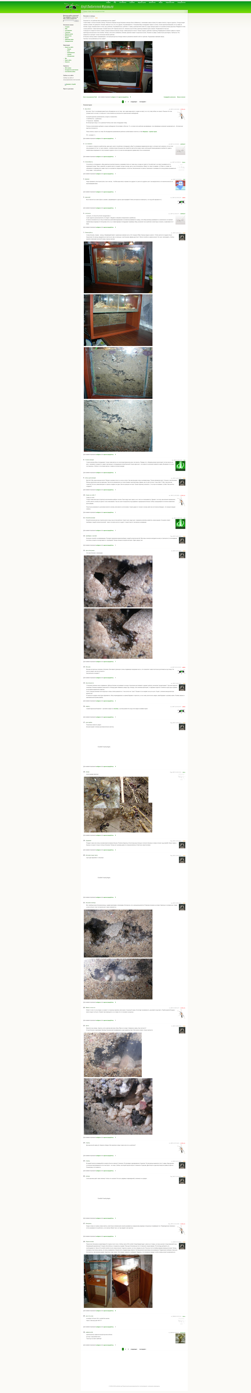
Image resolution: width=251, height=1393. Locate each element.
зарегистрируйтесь (123, 97)
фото (87, 1025)
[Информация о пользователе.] (181, 119)
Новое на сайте (69, 47)
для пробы (89, 722)
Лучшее (69, 54)
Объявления (70, 56)
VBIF (184, 179)
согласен (88, 213)
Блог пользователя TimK (98, 11)
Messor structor (181, 97)
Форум (160, 2)
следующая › (134, 101)
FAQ (115, 2)
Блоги (89, 11)
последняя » (142, 101)
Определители (182, 2)
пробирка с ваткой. (91, 536)
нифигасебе (89, 1332)
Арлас (183, 162)
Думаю (87, 179)
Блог (68, 50)
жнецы (88, 1176)
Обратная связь (170, 2)
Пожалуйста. (89, 232)
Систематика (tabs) (70, 71)
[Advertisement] (134, 1366)
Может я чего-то (90, 1007)
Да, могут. (88, 109)
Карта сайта (68, 60)
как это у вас (89, 1316)
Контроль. (89, 1223)
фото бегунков (90, 550)
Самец (88, 1143)
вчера (87, 772)
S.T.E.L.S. (183, 109)
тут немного (88, 143)
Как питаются (90, 683)
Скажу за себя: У (91, 495)
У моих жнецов (89, 459)
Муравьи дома (142, 2)
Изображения (71, 52)
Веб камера (68, 68)
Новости (67, 62)
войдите (113, 97)
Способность (89, 162)
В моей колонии (90, 517)
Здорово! (88, 840)
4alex (184, 772)
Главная (85, 11)
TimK (96, 17)
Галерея (108, 2)
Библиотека (152, 2)
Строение (132, 2)
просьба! (87, 197)
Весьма (88, 667)
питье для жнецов (90, 478)
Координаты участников (71, 69)
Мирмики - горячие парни (150, 131)
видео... (88, 706)
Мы (66, 58)
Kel (184, 460)
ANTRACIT (182, 144)
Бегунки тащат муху (92, 855)
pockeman (182, 1332)
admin (183, 197)
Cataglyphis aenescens (170, 97)
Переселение (90, 1241)
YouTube (116, 708)
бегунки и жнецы (91, 902)
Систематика (122, 2)
